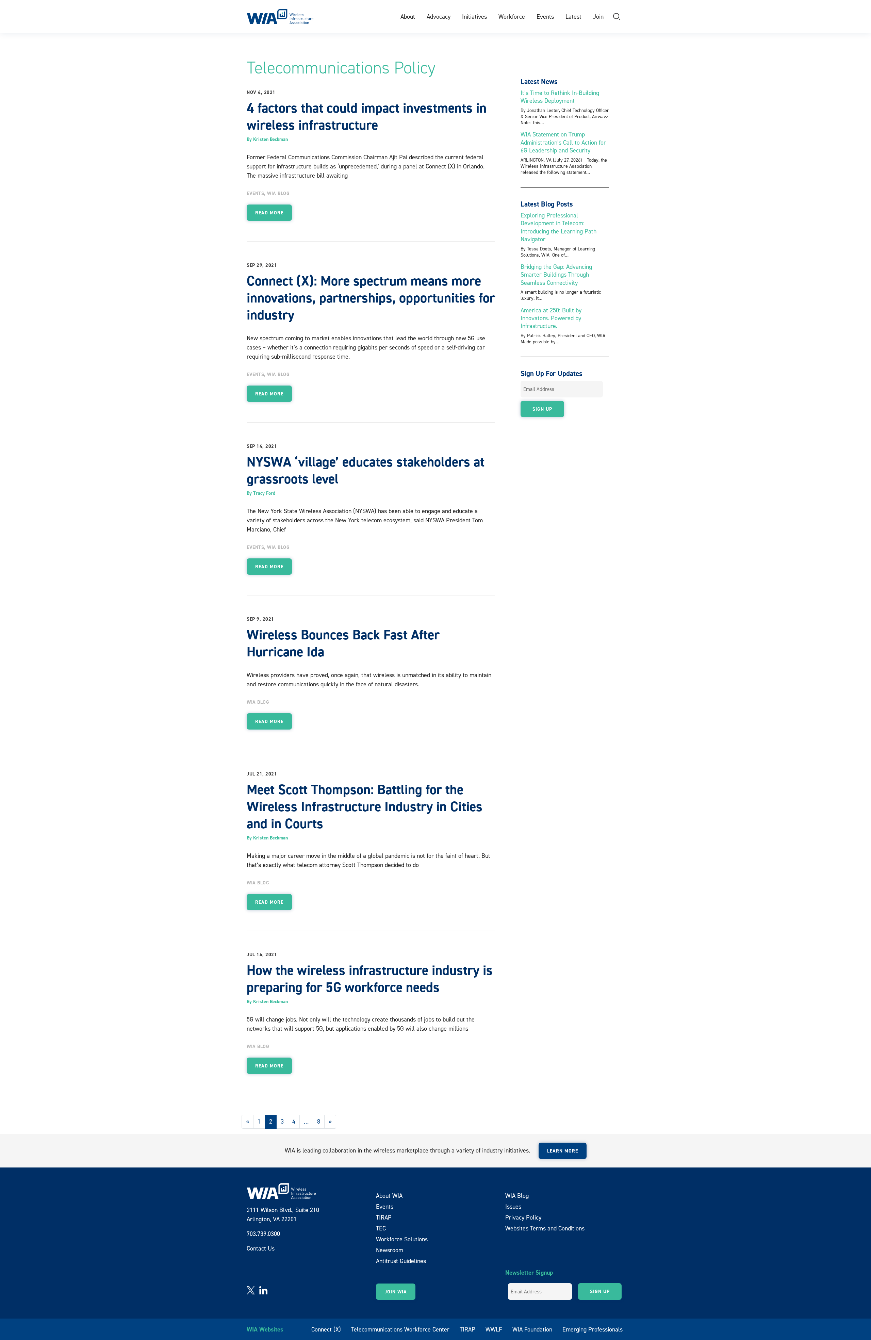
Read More (269, 213)
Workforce (511, 16)
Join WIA (395, 1292)
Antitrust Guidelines (401, 1260)
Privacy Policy (523, 1217)
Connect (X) (326, 1329)
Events (545, 16)
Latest (573, 16)
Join (598, 16)
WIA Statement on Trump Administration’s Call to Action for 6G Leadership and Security (563, 142)
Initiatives (474, 16)
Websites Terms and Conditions (545, 1228)
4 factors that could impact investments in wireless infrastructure (367, 116)
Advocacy (438, 16)
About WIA (389, 1195)
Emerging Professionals (592, 1329)
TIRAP (384, 1217)
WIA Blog (278, 193)
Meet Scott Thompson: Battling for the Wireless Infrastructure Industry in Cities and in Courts (364, 806)
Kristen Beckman (270, 139)
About (407, 16)
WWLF (494, 1329)
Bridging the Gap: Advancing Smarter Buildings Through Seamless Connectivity (556, 274)
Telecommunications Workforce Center (400, 1329)
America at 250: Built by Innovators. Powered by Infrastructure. (551, 318)
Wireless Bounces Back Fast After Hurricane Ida (343, 643)
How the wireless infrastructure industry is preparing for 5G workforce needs (370, 978)
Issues (513, 1206)
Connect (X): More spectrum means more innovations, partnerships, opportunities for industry (371, 298)
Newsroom (389, 1250)
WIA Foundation (532, 1329)
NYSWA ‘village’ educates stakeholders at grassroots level (365, 470)
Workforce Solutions (402, 1239)
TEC (381, 1228)
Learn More (562, 1151)
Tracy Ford (264, 493)
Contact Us (261, 1248)
